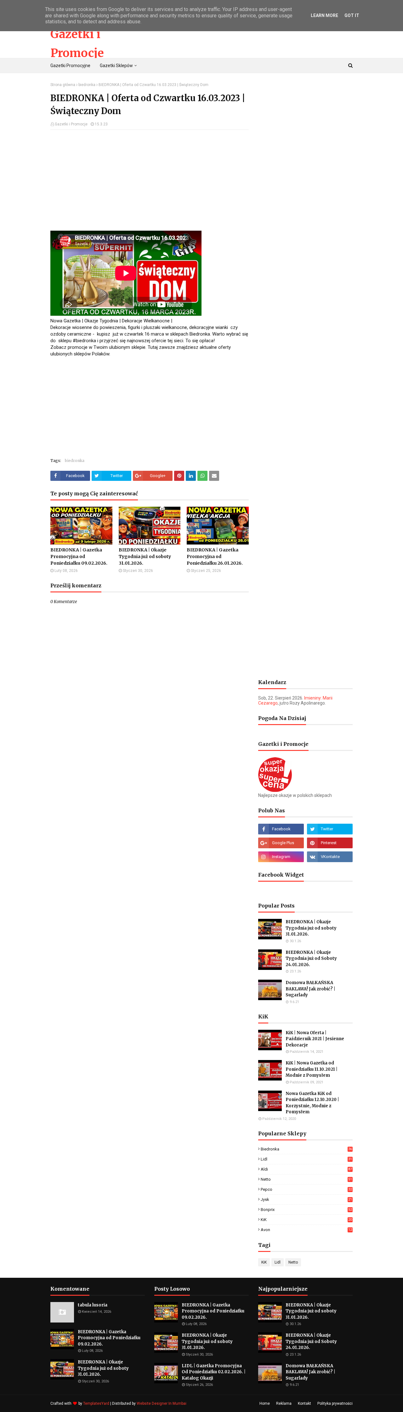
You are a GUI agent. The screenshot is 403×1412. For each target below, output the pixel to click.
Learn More (324, 15)
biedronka (86, 85)
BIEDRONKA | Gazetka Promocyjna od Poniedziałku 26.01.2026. (215, 556)
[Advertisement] (149, 180)
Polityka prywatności (335, 1403)
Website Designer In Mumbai (161, 1403)
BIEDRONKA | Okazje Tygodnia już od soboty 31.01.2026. (145, 556)
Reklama (284, 1403)
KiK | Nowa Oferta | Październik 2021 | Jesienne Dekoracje (315, 1039)
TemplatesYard (96, 1403)
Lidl (306, 1159)
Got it (351, 15)
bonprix (306, 1209)
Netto (306, 1179)
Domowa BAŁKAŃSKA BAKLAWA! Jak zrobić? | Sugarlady (310, 989)
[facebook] (281, 829)
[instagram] (281, 856)
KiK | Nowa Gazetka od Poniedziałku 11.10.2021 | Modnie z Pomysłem (312, 1069)
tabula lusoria (92, 1305)
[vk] (330, 856)
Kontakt (304, 1403)
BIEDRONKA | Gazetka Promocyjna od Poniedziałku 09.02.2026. (78, 556)
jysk (306, 1199)
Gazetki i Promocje (71, 124)
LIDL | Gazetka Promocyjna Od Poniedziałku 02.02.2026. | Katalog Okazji (214, 1372)
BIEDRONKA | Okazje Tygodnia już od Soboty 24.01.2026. (311, 958)
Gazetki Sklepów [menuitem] (116, 65)
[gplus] (281, 843)
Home (264, 1403)
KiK (306, 1219)
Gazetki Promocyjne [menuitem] (70, 65)
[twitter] (330, 829)
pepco (306, 1189)
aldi (306, 1169)
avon (306, 1229)
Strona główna (62, 85)
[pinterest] (330, 843)
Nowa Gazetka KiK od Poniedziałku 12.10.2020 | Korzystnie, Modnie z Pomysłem (312, 1103)
